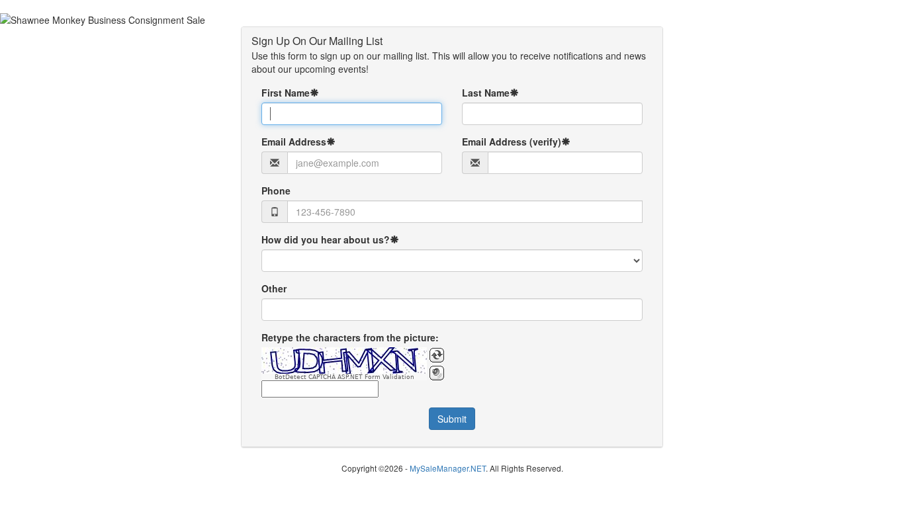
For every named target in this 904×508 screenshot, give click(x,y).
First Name (285, 92)
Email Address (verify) (511, 141)
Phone (276, 190)
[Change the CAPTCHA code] (436, 355)
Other (274, 288)
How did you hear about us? (325, 239)
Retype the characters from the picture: (350, 337)
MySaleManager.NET (448, 468)
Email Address (293, 141)
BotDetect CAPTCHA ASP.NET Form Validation (344, 377)
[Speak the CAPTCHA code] (436, 373)
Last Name (486, 92)
